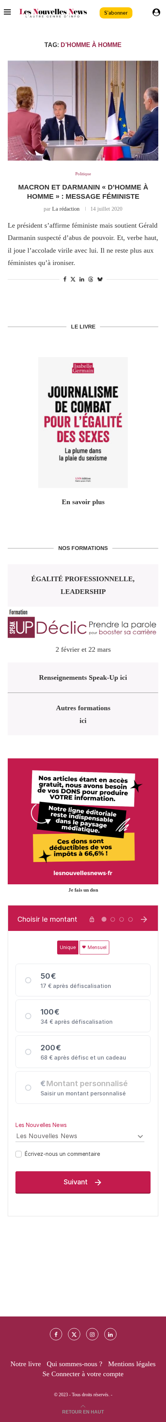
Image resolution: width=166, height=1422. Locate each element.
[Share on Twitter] (73, 279)
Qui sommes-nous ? (74, 1364)
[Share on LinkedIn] (82, 280)
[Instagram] (92, 1334)
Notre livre (25, 1364)
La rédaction (66, 209)
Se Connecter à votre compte (83, 1374)
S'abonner (116, 13)
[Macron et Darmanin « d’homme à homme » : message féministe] (83, 110)
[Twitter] (74, 1334)
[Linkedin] (110, 1334)
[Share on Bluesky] (100, 279)
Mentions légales (132, 1364)
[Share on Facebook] (64, 280)
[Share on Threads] (90, 279)
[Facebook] (56, 1334)
